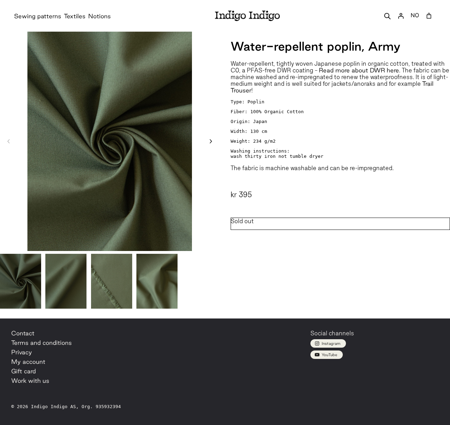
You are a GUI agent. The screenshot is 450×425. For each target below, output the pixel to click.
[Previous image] (9, 141)
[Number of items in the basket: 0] (429, 16)
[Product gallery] (109, 141)
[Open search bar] (387, 16)
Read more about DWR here (359, 70)
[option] (65, 281)
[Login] (401, 16)
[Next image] (211, 141)
